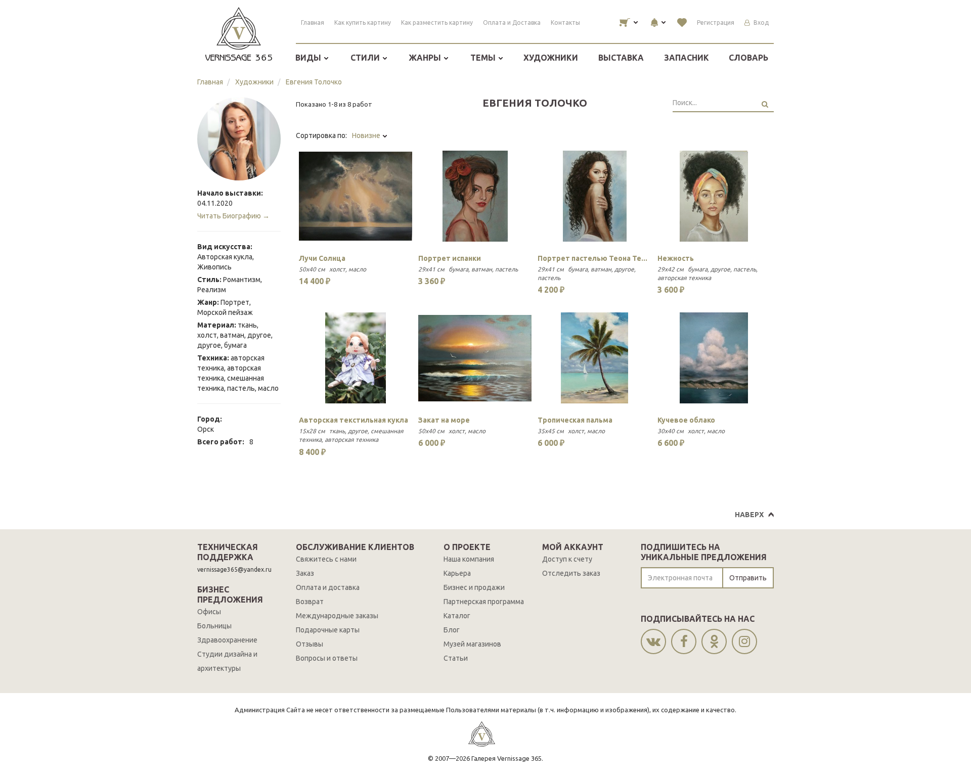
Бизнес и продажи (474, 587)
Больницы (214, 626)
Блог (452, 630)
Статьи (456, 658)
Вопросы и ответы (327, 658)
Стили (366, 57)
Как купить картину (362, 22)
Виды (309, 57)
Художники (550, 57)
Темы (484, 57)
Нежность (675, 258)
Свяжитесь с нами (326, 559)
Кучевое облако (686, 420)
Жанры (426, 57)
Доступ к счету (567, 559)
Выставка (621, 57)
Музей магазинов (472, 644)
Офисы (209, 612)
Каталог (457, 616)
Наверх (749, 515)
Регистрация (715, 22)
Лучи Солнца (322, 258)
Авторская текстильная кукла (353, 420)
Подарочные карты (328, 630)
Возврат (310, 602)
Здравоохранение (227, 640)
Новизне (367, 135)
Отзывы (309, 644)
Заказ (305, 573)
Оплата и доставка (328, 587)
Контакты (565, 22)
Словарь (748, 57)
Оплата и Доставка (512, 22)
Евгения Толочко (314, 82)
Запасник (686, 57)
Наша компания (469, 559)
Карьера (457, 573)
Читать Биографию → (233, 216)
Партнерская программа (484, 602)
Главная (312, 22)
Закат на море (444, 420)
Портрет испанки (449, 258)
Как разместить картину (437, 22)
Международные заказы (337, 616)
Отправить (748, 578)
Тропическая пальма (575, 420)
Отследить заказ (571, 573)
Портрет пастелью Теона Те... (592, 258)
